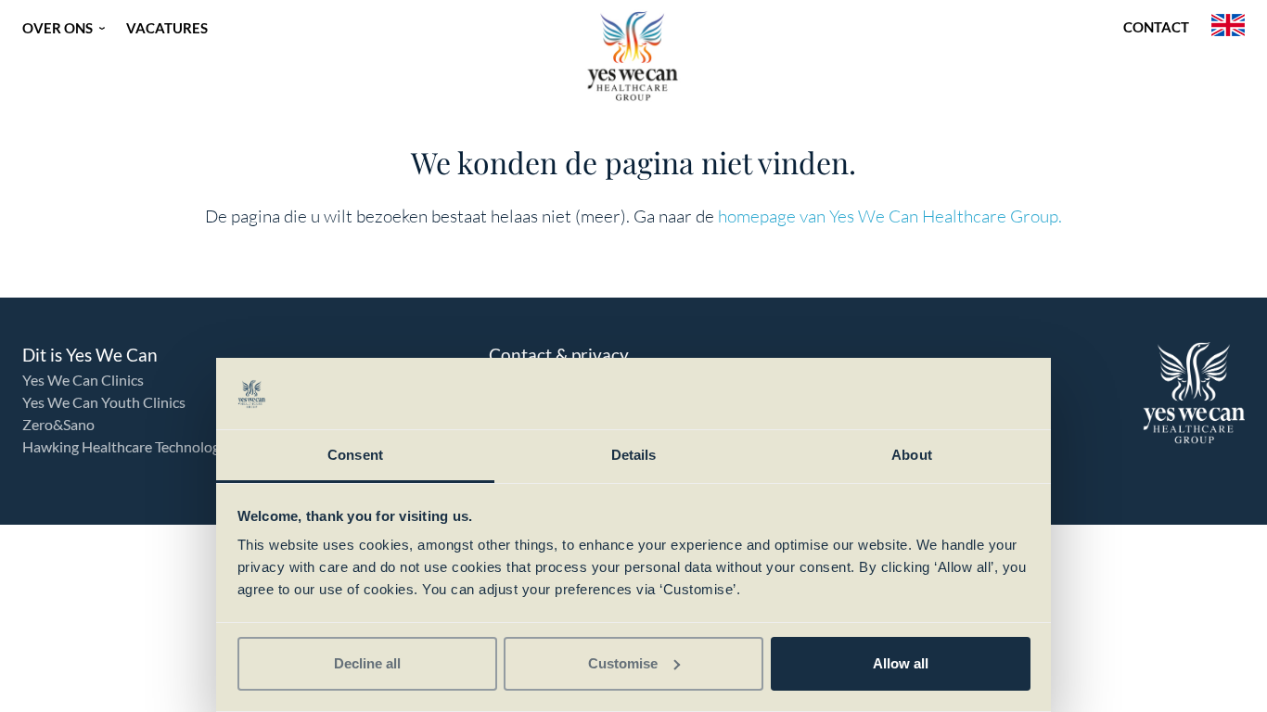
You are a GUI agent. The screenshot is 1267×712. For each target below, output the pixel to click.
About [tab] (911, 455)
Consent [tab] (355, 455)
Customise (623, 663)
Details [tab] (634, 455)
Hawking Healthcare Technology (124, 446)
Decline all (367, 663)
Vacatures (167, 27)
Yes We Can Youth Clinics (104, 402)
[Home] (633, 55)
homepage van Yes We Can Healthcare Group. (890, 216)
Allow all (900, 663)
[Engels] (1228, 27)
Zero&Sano (58, 424)
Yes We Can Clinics (83, 379)
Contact (1156, 27)
